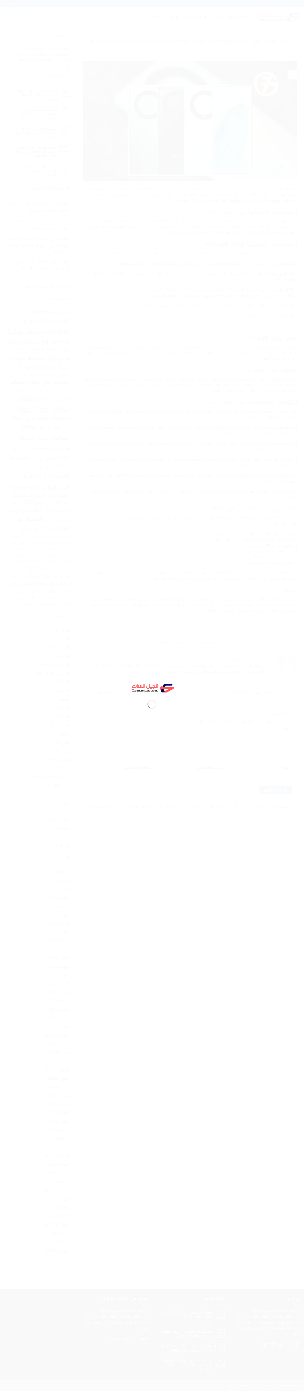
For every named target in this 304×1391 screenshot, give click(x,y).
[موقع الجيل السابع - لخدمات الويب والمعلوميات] (152, 687)
